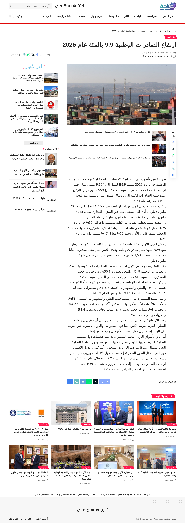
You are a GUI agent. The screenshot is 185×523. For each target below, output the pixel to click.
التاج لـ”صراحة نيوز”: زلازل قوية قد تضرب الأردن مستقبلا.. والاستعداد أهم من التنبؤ (117, 132)
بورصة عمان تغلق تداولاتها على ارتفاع (74, 429)
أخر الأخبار (34, 67)
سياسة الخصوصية (108, 494)
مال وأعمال (171, 37)
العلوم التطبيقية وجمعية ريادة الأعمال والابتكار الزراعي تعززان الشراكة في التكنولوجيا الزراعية (26, 119)
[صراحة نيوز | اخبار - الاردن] (168, 6)
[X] (79, 6)
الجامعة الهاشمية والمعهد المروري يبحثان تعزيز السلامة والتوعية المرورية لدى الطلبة (28, 105)
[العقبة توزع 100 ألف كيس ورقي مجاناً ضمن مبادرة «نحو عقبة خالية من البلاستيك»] (51, 132)
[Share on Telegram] (173, 162)
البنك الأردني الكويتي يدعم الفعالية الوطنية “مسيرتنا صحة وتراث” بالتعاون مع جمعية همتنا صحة (72, 475)
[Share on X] (33, 54)
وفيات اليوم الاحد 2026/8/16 (29, 209)
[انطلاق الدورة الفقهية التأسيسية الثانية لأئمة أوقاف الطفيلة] (156, 457)
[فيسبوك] (83, 6)
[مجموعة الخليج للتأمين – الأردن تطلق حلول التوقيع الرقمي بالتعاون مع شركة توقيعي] (156, 413)
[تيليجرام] (61, 6)
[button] (20, 16)
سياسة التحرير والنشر (44, 494)
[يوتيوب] (74, 6)
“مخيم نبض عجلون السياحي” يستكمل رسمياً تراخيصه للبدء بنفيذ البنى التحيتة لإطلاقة (28, 78)
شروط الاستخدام (125, 494)
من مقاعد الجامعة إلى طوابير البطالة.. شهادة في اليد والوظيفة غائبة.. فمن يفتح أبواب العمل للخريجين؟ (109, 158)
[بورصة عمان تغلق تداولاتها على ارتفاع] (71, 413)
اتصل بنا (137, 494)
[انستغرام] (65, 6)
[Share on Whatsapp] (29, 54)
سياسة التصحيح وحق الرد (65, 494)
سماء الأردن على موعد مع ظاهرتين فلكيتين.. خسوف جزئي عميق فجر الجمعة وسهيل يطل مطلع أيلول (110, 145)
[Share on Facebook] (37, 54)
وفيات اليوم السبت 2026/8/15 (28, 198)
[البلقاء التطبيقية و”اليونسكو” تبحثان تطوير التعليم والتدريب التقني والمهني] (28, 457)
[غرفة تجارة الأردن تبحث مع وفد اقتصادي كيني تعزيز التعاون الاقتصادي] (114, 457)
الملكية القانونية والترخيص (88, 494)
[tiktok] (57, 6)
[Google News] (69, 6)
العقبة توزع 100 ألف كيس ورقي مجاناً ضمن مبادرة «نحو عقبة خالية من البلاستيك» (28, 132)
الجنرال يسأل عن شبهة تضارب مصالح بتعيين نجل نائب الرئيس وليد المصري (29, 187)
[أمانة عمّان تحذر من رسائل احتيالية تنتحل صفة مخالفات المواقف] (51, 91)
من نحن (146, 494)
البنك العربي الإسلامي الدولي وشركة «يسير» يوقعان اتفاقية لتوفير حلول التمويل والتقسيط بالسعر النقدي (114, 432)
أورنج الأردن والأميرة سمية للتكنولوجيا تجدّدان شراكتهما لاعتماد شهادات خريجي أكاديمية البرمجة (30, 432)
